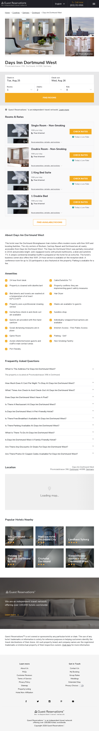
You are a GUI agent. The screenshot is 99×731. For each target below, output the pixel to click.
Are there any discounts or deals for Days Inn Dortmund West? (36, 446)
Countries (16, 13)
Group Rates (74, 675)
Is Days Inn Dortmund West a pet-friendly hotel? (29, 411)
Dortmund (36, 13)
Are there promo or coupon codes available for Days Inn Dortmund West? (41, 454)
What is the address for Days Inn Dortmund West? (30, 369)
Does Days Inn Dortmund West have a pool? (26, 397)
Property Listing (24, 689)
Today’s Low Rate (82, 137)
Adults (39, 87)
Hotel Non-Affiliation (24, 692)
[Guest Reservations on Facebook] (27, 701)
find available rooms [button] (49, 222)
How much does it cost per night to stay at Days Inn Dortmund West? (40, 383)
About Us (24, 668)
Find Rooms (49, 97)
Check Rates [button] (80, 131)
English (58, 3)
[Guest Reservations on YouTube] (72, 701)
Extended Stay (75, 682)
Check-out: (55, 78)
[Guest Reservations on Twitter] (38, 701)
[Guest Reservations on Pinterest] (61, 701)
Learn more (64, 109)
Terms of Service (24, 678)
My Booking (74, 672)
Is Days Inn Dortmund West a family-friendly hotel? (30, 439)
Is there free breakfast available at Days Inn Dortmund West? (35, 418)
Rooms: (10, 87)
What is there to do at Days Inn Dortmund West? (30, 432)
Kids (68, 87)
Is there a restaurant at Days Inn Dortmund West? (30, 404)
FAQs (24, 672)
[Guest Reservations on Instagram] (50, 701)
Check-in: (10, 78)
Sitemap (24, 685)
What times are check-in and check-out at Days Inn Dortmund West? (40, 390)
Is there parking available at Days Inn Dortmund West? (32, 425)
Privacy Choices (71, 685)
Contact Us (74, 668)
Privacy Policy (24, 682)
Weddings (75, 678)
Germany (25, 13)
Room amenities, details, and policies (45, 142)
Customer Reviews (24, 675)
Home (7, 13)
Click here (66, 645)
